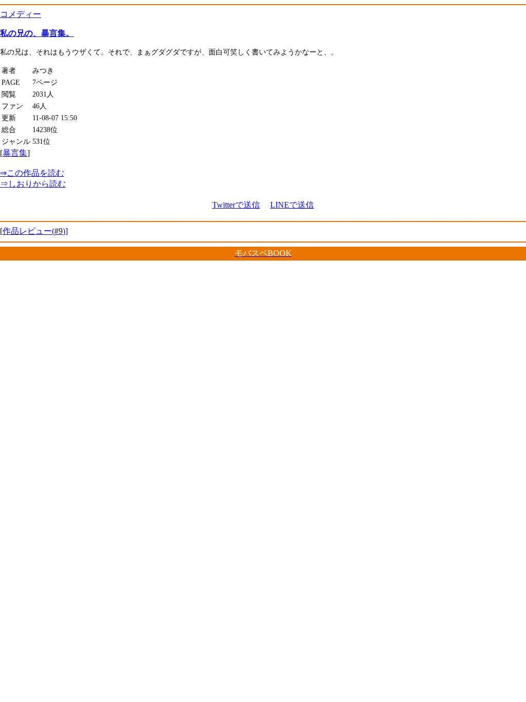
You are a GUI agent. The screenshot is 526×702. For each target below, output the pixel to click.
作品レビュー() (34, 231)
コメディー (20, 14)
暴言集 (15, 153)
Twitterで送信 (236, 204)
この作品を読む (32, 173)
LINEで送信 (292, 204)
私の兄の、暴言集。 (37, 33)
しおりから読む (33, 183)
